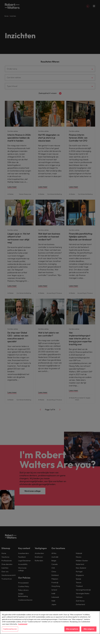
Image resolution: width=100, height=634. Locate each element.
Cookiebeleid (22, 624)
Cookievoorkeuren (10, 629)
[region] (50, 622)
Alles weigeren (89, 629)
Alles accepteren (72, 629)
